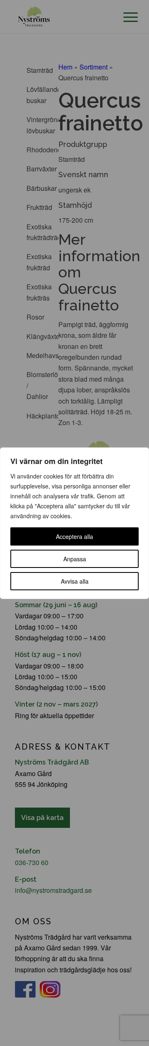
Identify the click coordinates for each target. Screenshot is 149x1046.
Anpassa (74, 559)
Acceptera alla (74, 536)
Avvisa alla (75, 581)
